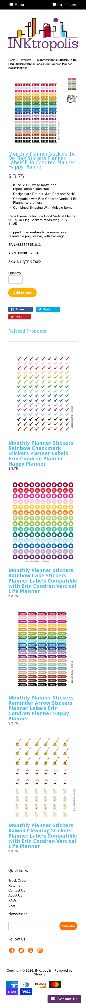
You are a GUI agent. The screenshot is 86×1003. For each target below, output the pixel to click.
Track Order (17, 880)
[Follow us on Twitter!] (22, 952)
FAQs (12, 900)
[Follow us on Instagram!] (40, 952)
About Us (15, 895)
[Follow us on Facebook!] (12, 952)
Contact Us (16, 890)
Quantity (14, 273)
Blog (11, 905)
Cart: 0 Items (66, 5)
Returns (14, 885)
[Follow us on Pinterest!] (31, 952)
